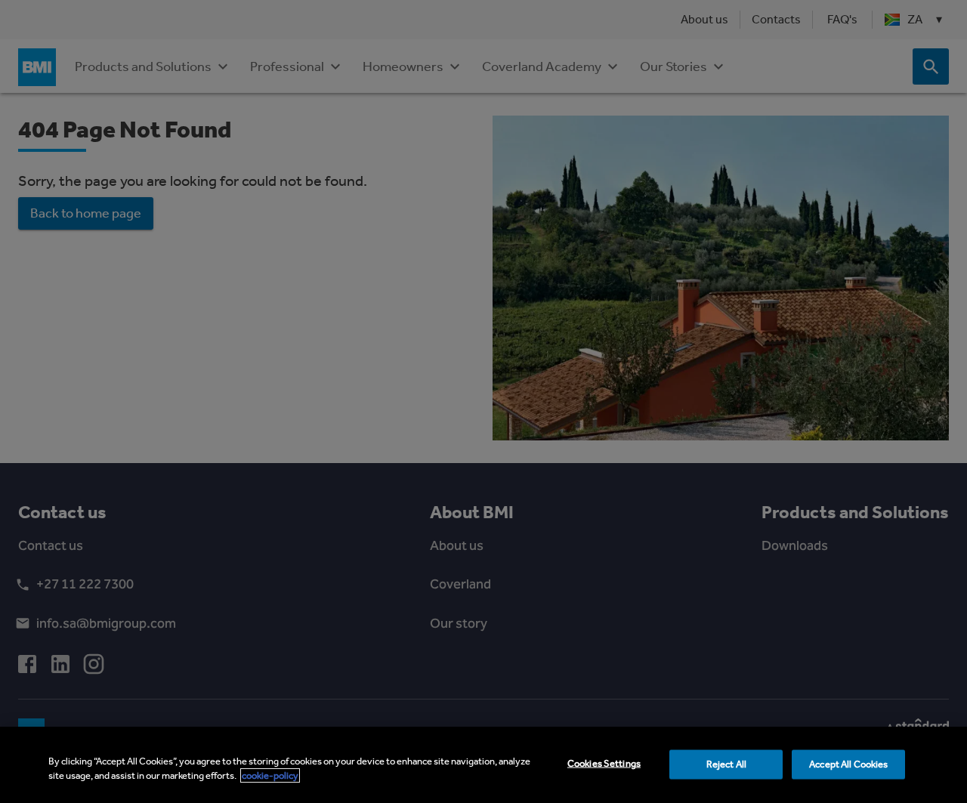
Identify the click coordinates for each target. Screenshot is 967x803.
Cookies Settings (604, 763)
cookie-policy (270, 775)
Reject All (726, 764)
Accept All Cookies (848, 764)
